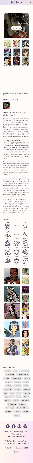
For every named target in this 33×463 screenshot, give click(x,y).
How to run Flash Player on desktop (16, 443)
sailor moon (25, 400)
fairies (17, 382)
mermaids (27, 393)
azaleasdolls (10, 374)
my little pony (9, 397)
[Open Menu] (2, 2)
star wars (22, 404)
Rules (26, 432)
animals (7, 371)
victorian (17, 411)
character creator (22, 374)
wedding (25, 411)
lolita (5, 393)
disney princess (16, 378)
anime (15, 371)
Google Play (20, 436)
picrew (19, 397)
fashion (8, 386)
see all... (17, 415)
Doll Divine (16, 2)
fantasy (25, 382)
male (11, 393)
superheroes (10, 408)
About (6, 432)
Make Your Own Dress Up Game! (16, 441)
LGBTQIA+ (27, 389)
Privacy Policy (18, 432)
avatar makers (24, 371)
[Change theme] (30, 2)
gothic (26, 386)
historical (17, 389)
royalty (16, 400)
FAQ (10, 432)
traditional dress (22, 408)
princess (26, 397)
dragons (27, 378)
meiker (19, 393)
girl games (17, 386)
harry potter (7, 389)
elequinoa (9, 382)
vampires (8, 411)
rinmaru (7, 400)
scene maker (12, 404)
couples (6, 378)
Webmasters (16, 434)
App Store (11, 436)
